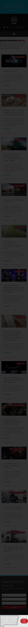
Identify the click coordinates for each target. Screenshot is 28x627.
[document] (14, 313)
